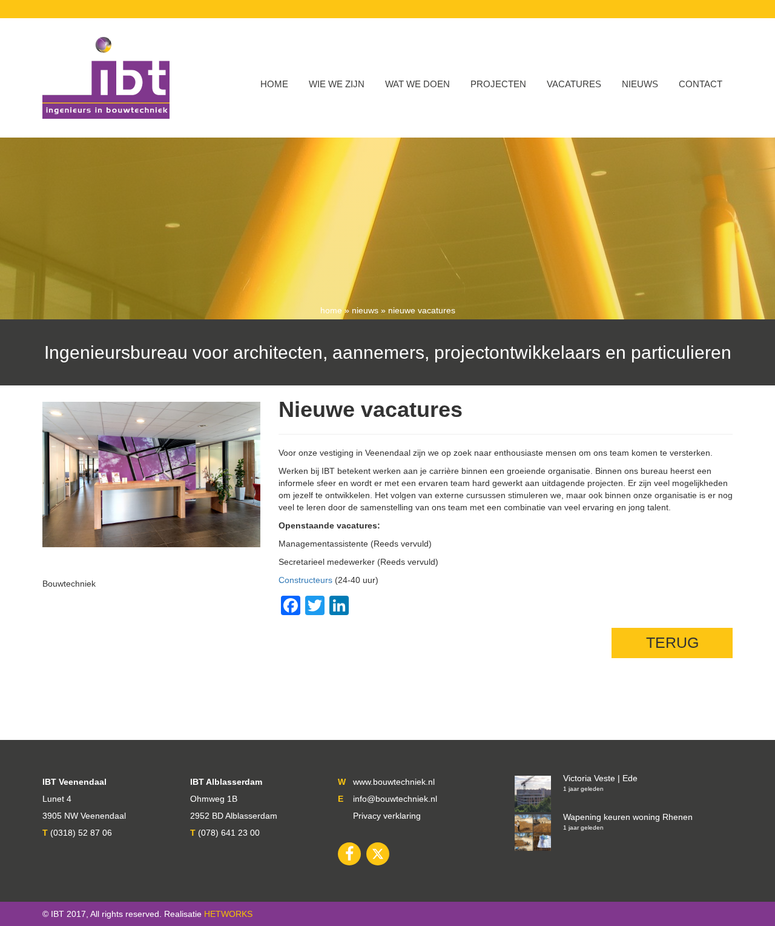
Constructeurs (305, 580)
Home (274, 84)
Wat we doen (417, 84)
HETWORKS (228, 914)
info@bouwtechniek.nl (395, 799)
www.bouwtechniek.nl (394, 782)
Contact (700, 84)
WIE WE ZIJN (336, 84)
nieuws (365, 310)
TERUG (672, 642)
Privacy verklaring (387, 816)
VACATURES (574, 84)
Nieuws (640, 84)
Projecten (498, 84)
